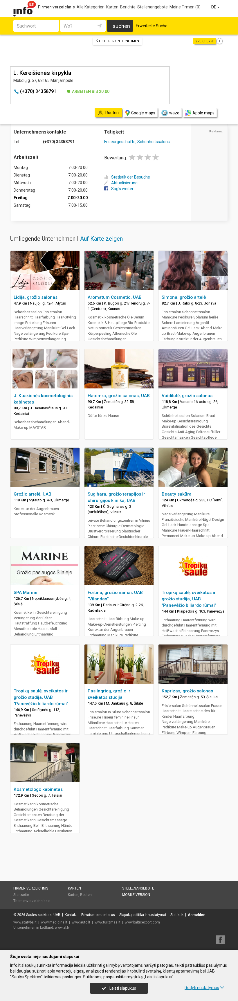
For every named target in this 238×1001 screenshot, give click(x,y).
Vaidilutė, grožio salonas (187, 395)
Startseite (21, 895)
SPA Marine (25, 592)
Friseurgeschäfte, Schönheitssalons (137, 141)
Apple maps (203, 113)
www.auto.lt (81, 922)
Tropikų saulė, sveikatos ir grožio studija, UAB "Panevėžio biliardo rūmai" (189, 599)
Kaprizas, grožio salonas (187, 691)
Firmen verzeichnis (56, 7)
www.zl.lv (62, 928)
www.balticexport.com (142, 922)
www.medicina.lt (54, 922)
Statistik (176, 915)
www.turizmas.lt (107, 922)
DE (214, 7)
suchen (121, 26)
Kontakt (71, 915)
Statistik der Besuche (130, 177)
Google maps (143, 113)
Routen (86, 895)
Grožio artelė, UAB (32, 494)
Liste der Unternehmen (119, 41)
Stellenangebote (152, 7)
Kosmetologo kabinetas (38, 789)
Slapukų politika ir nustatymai (142, 915)
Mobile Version (136, 895)
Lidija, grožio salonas (35, 297)
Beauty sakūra (177, 494)
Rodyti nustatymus (202, 987)
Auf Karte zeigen (101, 238)
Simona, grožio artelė (184, 297)
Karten (112, 7)
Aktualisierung (124, 183)
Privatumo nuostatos (98, 915)
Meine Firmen (185, 7)
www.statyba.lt (25, 922)
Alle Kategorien (90, 7)
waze (174, 113)
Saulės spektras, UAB (43, 915)
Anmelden (196, 915)
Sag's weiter (122, 188)
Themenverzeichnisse (31, 901)
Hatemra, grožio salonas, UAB (119, 395)
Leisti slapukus (122, 988)
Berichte (128, 7)
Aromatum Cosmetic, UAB (115, 297)
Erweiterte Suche (151, 26)
